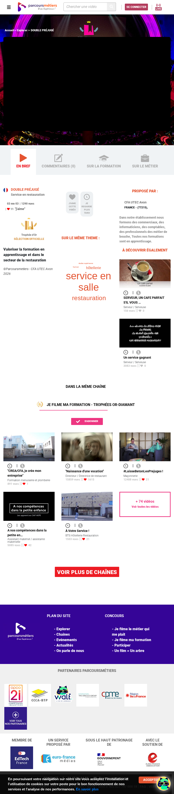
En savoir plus (87, 789)
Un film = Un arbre (129, 651)
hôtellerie (93, 268)
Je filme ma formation (132, 640)
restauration (89, 298)
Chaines (63, 634)
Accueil (9, 30)
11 (12, 209)
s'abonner (91, 421)
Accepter (151, 780)
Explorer (22, 30)
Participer (122, 645)
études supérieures (86, 263)
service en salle (88, 281)
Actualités (64, 645)
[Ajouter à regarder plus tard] (127, 292)
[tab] (23, 162)
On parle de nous (70, 651)
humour (76, 267)
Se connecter (136, 7)
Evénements (66, 640)
